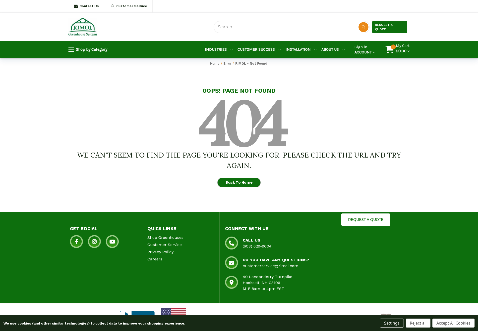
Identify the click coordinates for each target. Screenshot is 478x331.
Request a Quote (384, 27)
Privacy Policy (160, 251)
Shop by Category (91, 49)
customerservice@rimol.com (270, 265)
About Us (330, 49)
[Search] (363, 27)
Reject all (418, 323)
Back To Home (239, 182)
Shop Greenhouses (165, 237)
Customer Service (131, 6)
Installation (299, 49)
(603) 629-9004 (257, 246)
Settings (392, 323)
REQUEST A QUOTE (365, 219)
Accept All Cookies (453, 323)
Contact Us (89, 6)
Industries (216, 49)
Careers (154, 259)
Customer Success (257, 49)
